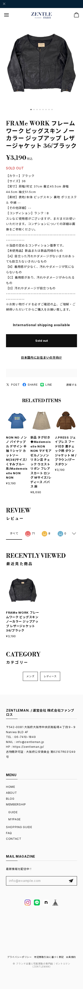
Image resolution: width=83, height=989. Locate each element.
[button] (31, 109)
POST (15, 384)
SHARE (33, 384)
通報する (71, 384)
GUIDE (13, 812)
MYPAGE (14, 819)
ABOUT (11, 792)
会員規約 (71, 957)
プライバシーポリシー (19, 957)
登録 (71, 881)
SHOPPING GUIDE (19, 827)
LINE (48, 384)
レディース (50, 676)
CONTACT (13, 838)
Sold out (41, 340)
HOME (10, 786)
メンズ (30, 676)
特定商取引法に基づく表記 (49, 957)
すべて (14, 533)
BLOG (10, 798)
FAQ (9, 833)
